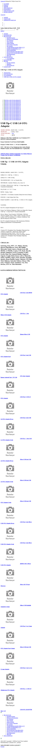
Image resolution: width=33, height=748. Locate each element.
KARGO (6, 5)
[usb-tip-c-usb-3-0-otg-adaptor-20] (12, 111)
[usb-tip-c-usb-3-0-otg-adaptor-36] (12, 118)
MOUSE (9, 55)
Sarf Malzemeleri (11, 54)
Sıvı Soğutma (10, 40)
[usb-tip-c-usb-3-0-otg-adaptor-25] (12, 114)
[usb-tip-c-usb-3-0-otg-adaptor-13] (12, 107)
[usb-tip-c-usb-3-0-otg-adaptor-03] (12, 103)
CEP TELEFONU (8, 57)
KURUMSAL (7, 9)
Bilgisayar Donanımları (12, 39)
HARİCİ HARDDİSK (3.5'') (14, 49)
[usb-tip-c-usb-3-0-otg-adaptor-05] (12, 105)
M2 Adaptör (10, 46)
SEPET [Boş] (2, 31)
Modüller (9, 64)
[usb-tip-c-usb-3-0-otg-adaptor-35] (12, 116)
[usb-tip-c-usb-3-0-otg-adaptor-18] (12, 109)
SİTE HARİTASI (8, 8)
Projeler (2, 746)
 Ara (16, 29)
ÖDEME (6, 6)
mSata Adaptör (10, 43)
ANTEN (6, 33)
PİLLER (6, 61)
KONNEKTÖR (8, 35)
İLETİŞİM (6, 4)
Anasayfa (3, 1)
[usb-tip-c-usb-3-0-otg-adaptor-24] (12, 112)
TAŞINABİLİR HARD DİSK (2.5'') (16, 47)
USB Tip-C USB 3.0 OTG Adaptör (12, 76)
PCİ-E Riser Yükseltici (12, 44)
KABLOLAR (7, 66)
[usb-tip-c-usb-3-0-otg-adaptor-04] (12, 104)
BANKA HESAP (8, 12)
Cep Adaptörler (10, 58)
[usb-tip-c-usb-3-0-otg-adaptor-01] (12, 100)
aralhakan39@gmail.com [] (10, 20)
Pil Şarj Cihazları (11, 62)
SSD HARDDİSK (11, 50)
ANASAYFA (7, 72)
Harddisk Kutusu (11, 37)
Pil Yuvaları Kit (10, 65)
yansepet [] (6, 17)
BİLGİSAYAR (7, 36)
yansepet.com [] (7, 18)
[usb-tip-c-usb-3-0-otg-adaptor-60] (12, 119)
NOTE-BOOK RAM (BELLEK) (15, 51)
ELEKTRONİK (8, 60)
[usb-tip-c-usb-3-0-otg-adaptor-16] (12, 108)
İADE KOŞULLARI (9, 10)
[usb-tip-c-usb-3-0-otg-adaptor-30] (12, 115)
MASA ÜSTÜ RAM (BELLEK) (15, 53)
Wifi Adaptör (10, 42)
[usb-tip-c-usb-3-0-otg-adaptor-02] (12, 101)
